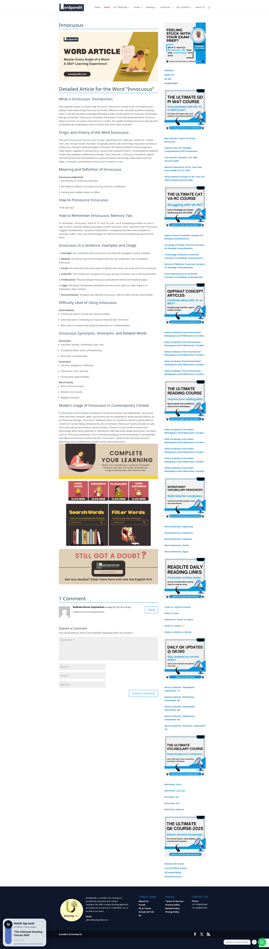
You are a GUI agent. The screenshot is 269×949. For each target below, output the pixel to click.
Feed (107, 7)
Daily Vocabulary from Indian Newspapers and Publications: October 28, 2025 (184, 450)
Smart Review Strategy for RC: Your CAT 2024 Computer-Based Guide (184, 178)
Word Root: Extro (173, 784)
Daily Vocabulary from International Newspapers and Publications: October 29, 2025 (184, 372)
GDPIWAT (169, 70)
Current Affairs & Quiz (175, 868)
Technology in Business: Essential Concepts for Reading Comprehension (183, 256)
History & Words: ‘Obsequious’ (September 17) (179, 689)
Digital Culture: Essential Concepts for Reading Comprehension (183, 237)
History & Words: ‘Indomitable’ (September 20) (179, 708)
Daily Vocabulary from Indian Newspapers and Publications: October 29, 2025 (184, 469)
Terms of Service (174, 901)
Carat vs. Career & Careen (177, 607)
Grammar (165, 7)
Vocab (137, 7)
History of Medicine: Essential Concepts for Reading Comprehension (184, 266)
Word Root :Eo (171, 797)
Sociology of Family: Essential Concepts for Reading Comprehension (184, 247)
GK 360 (167, 79)
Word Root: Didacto (174, 809)
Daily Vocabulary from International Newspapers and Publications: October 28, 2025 (184, 353)
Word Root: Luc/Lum (174, 790)
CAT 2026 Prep (120, 7)
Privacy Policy (172, 904)
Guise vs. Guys (171, 613)
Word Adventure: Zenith (176, 545)
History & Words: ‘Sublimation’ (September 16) (179, 718)
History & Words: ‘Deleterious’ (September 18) (179, 699)
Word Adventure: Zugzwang (178, 526)
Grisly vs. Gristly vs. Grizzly (177, 632)
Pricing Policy (172, 911)
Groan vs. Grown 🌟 (174, 625)
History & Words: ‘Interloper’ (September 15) (185, 727)
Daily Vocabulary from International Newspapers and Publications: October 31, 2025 (184, 334)
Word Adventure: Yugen (176, 551)
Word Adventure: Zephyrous (178, 533)
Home (97, 7)
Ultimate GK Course (174, 863)
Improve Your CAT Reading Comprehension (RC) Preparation (181, 149)
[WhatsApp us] (262, 942)
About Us (200, 7)
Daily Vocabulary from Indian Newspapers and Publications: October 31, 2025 (184, 431)
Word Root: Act (172, 803)
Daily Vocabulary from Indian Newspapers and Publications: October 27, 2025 (184, 460)
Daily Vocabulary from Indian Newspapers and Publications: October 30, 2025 (184, 441)
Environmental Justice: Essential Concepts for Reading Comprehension (183, 275)
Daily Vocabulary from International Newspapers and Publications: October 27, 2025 (184, 363)
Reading (150, 7)
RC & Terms (145, 908)
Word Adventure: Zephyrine (178, 539)
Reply (151, 610)
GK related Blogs (172, 872)
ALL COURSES (183, 7)
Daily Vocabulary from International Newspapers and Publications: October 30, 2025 (184, 344)
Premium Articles (173, 876)
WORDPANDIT (171, 83)
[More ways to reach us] (254, 942)
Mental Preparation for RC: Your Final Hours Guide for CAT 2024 (183, 169)
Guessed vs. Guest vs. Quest (178, 619)
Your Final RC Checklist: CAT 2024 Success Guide (180, 159)
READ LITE (169, 74)
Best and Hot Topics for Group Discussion (179, 140)
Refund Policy (172, 908)
